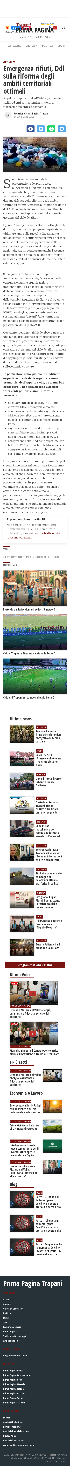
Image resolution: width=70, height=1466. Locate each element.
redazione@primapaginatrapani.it (20, 1445)
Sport (61, 45)
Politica (47, 45)
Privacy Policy (9, 1435)
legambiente (42, 556)
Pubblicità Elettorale (13, 1440)
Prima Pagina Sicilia (13, 1398)
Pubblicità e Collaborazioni (16, 1431)
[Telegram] (62, 128)
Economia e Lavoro (12, 1326)
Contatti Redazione (12, 1422)
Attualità (14, 45)
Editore (6, 1417)
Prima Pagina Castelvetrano (17, 1375)
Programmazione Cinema (15, 1355)
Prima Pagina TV (11, 1331)
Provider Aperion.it (12, 1426)
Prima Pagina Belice (13, 1370)
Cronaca (31, 45)
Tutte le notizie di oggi (14, 1336)
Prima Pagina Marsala (14, 1384)
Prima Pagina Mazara (14, 1388)
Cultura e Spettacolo (13, 1308)
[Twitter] (41, 128)
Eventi (6, 1317)
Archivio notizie (10, 1340)
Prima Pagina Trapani (14, 1402)
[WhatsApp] (51, 128)
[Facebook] (31, 128)
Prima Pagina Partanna (15, 1393)
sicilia (56, 556)
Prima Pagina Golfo (12, 1379)
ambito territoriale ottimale (17, 556)
